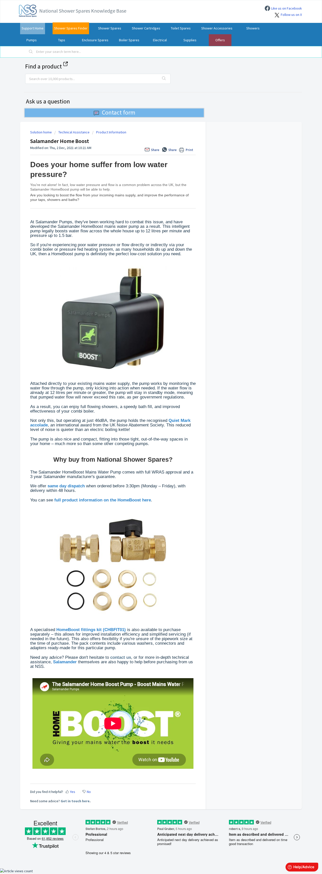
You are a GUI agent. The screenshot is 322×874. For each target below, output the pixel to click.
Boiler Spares (129, 40)
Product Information (111, 132)
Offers (220, 40)
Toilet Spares (181, 28)
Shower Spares (109, 28)
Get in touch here (75, 801)
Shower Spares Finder (71, 28)
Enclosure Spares (95, 40)
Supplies (189, 40)
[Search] (31, 52)
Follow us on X (291, 14)
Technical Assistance (74, 132)
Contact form (118, 112)
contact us (120, 657)
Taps (61, 40)
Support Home (33, 28)
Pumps (31, 40)
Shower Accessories (216, 28)
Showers (253, 28)
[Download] (152, 383)
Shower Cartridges (146, 28)
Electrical (160, 40)
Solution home (41, 132)
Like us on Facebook (286, 8)
